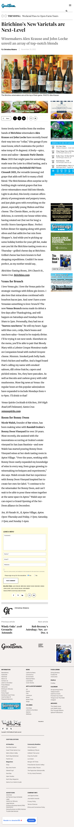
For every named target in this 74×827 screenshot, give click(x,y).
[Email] (30, 118)
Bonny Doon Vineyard (33, 586)
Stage (27, 701)
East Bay (8, 773)
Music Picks (29, 699)
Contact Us (4, 681)
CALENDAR (54, 686)
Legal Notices (10, 803)
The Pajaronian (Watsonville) (36, 770)
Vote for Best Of (6, 697)
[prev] (2, 16)
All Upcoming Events (57, 689)
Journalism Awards (33, 798)
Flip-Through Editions (57, 710)
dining (42, 586)
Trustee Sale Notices (12, 811)
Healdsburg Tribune (33, 750)
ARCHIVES (40, 645)
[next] (5, 16)
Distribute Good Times (8, 695)
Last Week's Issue (56, 708)
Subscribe (4, 674)
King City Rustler (32, 756)
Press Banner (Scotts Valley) (36, 764)
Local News (29, 681)
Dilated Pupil (10, 770)
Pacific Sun (9, 759)
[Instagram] (6, 728)
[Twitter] (19, 118)
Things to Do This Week (58, 698)
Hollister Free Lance (33, 753)
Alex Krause (16, 586)
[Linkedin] (24, 118)
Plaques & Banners (7, 699)
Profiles (53, 683)
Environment (30, 676)
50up (7, 764)
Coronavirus (29, 674)
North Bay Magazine (12, 779)
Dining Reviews (55, 672)
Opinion (28, 712)
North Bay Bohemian (12, 756)
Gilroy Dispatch (32, 747)
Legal (7, 799)
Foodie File (54, 674)
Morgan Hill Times (33, 762)
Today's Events (55, 691)
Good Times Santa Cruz (13, 750)
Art (27, 689)
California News (30, 672)
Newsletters (4, 672)
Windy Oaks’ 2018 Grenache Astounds (11, 629)
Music (28, 697)
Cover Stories (30, 683)
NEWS (28, 669)
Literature (29, 695)
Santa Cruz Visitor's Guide (13, 782)
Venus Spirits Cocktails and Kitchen (14, 590)
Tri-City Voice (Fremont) (35, 773)
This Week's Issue (56, 706)
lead (12, 588)
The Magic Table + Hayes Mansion (40, 15)
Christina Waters (10, 49)
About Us (4, 678)
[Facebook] (15, 118)
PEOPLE (53, 680)
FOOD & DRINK (55, 669)
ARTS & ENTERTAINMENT (34, 686)
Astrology (29, 708)
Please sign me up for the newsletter (15, 575)
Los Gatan (31, 759)
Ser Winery (26, 588)
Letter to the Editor (6, 683)
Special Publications (57, 712)
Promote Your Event (57, 696)
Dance (28, 691)
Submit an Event (55, 694)
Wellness (28, 714)
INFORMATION (5, 669)
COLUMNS (29, 705)
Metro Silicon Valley (12, 753)
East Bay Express (11, 747)
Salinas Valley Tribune (34, 767)
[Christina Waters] (8, 610)
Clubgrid (53, 700)
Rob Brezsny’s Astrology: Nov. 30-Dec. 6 (37, 629)
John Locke (6, 588)
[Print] (35, 118)
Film (27, 693)
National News (30, 678)
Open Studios (10, 776)
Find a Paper (5, 693)
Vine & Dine (54, 676)
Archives (3, 691)
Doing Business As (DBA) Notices (16, 809)
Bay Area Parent (11, 767)
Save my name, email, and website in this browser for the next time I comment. (24, 571)
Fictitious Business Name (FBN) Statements (15, 806)
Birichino (23, 586)
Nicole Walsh (18, 588)
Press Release (5, 685)
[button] (66, 11)
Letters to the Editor (32, 710)
